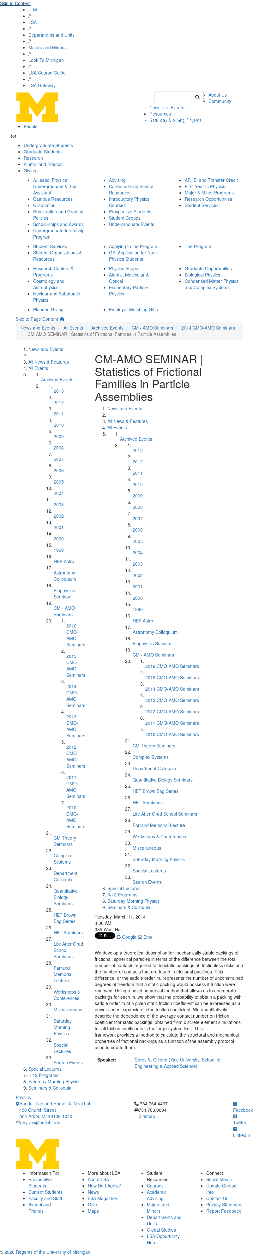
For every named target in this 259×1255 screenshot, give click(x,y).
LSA (32, 22)
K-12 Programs (43, 1075)
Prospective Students (130, 211)
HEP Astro (64, 561)
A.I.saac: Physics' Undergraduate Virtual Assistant (55, 186)
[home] (61, 319)
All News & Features (48, 362)
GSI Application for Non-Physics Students (133, 255)
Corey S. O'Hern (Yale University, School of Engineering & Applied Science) (177, 1062)
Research (33, 158)
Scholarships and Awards (58, 224)
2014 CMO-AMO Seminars (208, 327)
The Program (198, 246)
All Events (73, 327)
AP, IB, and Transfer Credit (211, 180)
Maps (93, 1211)
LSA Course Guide (47, 72)
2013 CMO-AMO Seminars (75, 726)
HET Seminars (68, 932)
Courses (155, 1185)
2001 (59, 527)
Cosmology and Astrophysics (48, 284)
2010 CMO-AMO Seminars (75, 817)
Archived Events (107, 327)
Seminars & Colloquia (49, 1088)
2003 (59, 504)
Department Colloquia (65, 876)
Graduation (44, 205)
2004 (59, 493)
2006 (59, 470)
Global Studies (161, 1230)
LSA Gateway (42, 85)
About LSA (98, 1179)
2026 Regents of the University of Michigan (47, 1252)
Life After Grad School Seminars (165, 814)
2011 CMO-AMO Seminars (75, 786)
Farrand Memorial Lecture (63, 974)
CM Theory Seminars (65, 841)
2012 (59, 402)
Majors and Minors (47, 47)
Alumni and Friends (43, 164)
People (31, 126)
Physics (23, 1097)
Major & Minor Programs (209, 192)
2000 (59, 538)
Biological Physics (202, 274)
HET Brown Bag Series (65, 918)
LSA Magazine (102, 1198)
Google (128, 937)
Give (92, 1204)
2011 (59, 413)
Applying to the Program (133, 246)
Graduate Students (43, 151)
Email (148, 937)
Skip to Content (15, 3)
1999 (59, 550)
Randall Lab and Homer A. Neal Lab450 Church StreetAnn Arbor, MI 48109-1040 (55, 1109)
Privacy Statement (224, 1204)
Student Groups (125, 218)
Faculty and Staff (45, 1198)
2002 (59, 516)
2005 (59, 482)
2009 (59, 436)
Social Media (219, 1179)
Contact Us (217, 1198)
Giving (30, 170)
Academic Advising (156, 1195)
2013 (59, 391)
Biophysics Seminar (64, 593)
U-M (32, 9)
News (93, 1192)
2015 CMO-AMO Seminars (75, 665)
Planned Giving (48, 309)
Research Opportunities (208, 199)
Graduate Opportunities (208, 268)
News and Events (38, 327)
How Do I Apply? (104, 1185)
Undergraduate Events (131, 224)
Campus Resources (53, 199)
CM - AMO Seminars (152, 327)
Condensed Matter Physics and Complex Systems (211, 284)
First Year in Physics (205, 186)
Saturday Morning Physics (63, 1027)
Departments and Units (51, 35)
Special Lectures (62, 1048)
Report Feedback (223, 1211)
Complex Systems (62, 858)
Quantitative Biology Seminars (66, 897)
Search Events (68, 1062)
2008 (59, 447)
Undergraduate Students (48, 145)
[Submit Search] (197, 97)
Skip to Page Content (37, 319)
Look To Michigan (46, 60)
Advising (117, 180)
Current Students (45, 1192)
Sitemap (147, 1116)
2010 (59, 425)
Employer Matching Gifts (133, 309)
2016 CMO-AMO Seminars (75, 635)
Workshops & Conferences (67, 995)
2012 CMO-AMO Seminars (75, 756)
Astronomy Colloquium (65, 575)
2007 (59, 459)
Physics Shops (123, 268)
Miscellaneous (68, 1009)
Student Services (202, 205)
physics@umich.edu (40, 1122)
